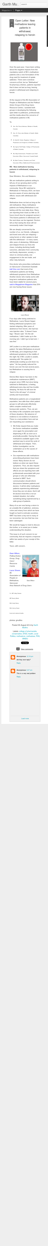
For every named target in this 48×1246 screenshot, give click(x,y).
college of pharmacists (28, 631)
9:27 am (29, 670)
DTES (25, 633)
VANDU (25, 638)
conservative (17, 633)
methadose (30, 636)
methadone (20, 636)
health (30, 633)
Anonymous (21, 656)
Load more (25, 718)
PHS (38, 636)
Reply (19, 663)
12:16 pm (30, 656)
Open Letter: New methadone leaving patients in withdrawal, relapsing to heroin (25, 28)
